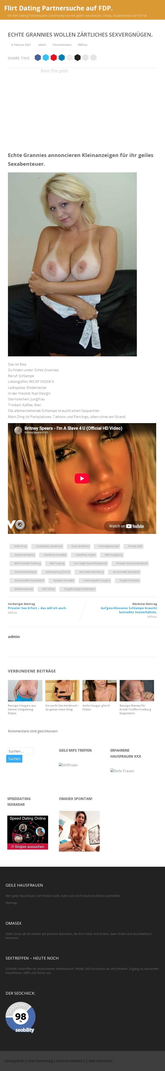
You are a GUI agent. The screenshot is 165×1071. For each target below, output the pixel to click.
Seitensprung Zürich (58, 572)
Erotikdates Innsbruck (49, 546)
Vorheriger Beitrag (37, 606)
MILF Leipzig (57, 563)
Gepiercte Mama (24, 555)
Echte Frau (20, 546)
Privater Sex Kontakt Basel (132, 563)
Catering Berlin (14, 1061)
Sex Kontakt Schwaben (126, 572)
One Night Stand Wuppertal (90, 563)
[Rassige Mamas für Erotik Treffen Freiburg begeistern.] (137, 700)
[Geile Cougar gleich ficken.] (99, 700)
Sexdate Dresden (63, 580)
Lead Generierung (40, 1061)
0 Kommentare (62, 45)
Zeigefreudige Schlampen (79, 589)
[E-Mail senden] (85, 58)
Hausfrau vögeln (86, 555)
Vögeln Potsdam (129, 580)
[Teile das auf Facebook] (38, 58)
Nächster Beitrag (129, 608)
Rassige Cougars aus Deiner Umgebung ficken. (22, 709)
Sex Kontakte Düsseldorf (29, 580)
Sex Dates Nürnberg (91, 572)
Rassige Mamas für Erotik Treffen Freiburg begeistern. (135, 709)
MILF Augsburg (114, 555)
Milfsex (82, 45)
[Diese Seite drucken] (93, 58)
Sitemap (11, 903)
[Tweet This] (46, 58)
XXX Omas (48, 589)
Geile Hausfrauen (100, 1061)
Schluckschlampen (25, 572)
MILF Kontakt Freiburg (27, 563)
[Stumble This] (70, 58)
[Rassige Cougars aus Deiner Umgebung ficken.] (25, 700)
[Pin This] (54, 58)
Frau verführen (80, 546)
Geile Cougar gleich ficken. (96, 707)
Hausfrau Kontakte (55, 555)
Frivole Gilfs (135, 546)
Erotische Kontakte (69, 1061)
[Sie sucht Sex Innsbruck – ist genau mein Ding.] (62, 700)
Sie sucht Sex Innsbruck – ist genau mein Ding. (62, 707)
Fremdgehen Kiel (109, 546)
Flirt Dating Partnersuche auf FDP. (58, 8)
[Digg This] (78, 58)
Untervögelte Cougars (96, 580)
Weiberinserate (23, 589)
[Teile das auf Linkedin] (62, 58)
